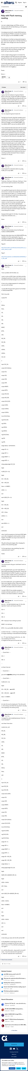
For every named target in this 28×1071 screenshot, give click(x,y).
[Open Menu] (26, 7)
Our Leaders (14, 1056)
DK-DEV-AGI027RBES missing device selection (13, 1009)
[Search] (16, 2)
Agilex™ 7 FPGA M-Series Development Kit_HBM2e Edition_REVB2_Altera (14, 1019)
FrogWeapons (12, 984)
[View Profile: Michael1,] (2, 1009)
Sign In (24, 2)
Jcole (11, 988)
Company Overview (14, 1052)
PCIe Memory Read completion (11, 991)
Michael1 (12, 1010)
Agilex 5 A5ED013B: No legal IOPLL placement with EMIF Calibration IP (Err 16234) (14, 1014)
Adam (12, 1015)
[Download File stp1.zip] (9, 77)
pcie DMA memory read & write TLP (12, 974)
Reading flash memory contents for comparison (12, 982)
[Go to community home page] (9, 2)
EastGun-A (12, 976)
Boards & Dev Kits (5, 6)
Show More (14, 1030)
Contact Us (14, 1044)
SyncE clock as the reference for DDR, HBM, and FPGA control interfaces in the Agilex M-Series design (15, 1025)
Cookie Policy (12, 1064)
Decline (18, 1068)
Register (20, 2)
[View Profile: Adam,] (2, 1015)
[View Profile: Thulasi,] (2, 1020)
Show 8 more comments (7, 959)
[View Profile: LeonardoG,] (2, 1004)
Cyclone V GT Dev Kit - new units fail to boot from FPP (15, 1003)
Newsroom (14, 1054)
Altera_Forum (8, 10)
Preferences (12, 1068)
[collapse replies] (14, 90)
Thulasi (12, 1021)
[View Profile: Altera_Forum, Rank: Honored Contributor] (2, 11)
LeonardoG (12, 1005)
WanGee (12, 980)
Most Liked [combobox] (23, 87)
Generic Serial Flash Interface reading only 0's (15, 986)
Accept (23, 1068)
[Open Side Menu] (1, 3)
